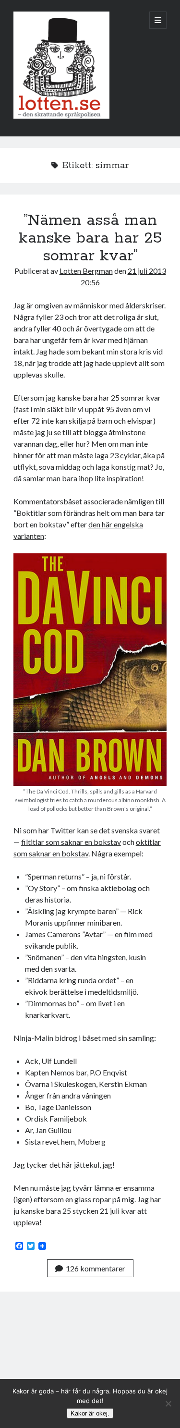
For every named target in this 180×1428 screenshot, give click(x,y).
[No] (168, 1403)
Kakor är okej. (90, 1413)
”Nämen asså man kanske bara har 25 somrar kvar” (90, 238)
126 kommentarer (95, 1268)
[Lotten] (61, 116)
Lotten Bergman (86, 270)
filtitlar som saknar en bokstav (71, 841)
